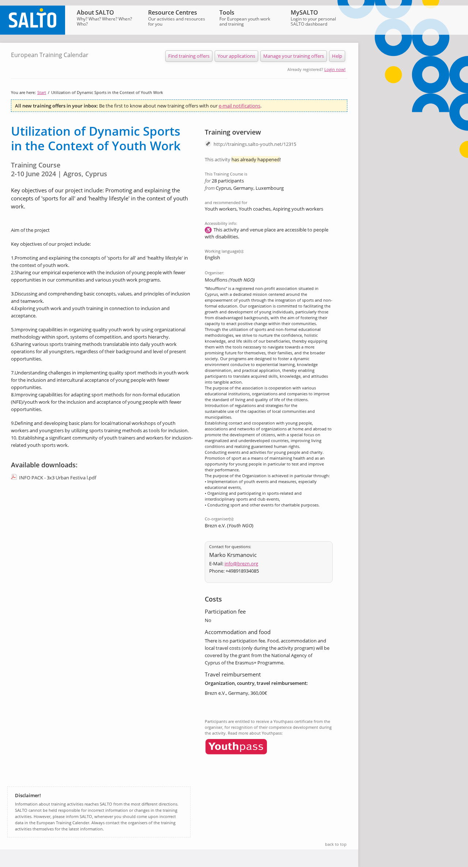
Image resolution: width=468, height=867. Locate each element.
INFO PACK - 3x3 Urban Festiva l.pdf (57, 477)
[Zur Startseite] (32, 33)
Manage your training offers (293, 56)
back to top (336, 844)
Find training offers (189, 56)
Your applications (236, 56)
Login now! (335, 69)
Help (337, 56)
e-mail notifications (239, 105)
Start (41, 92)
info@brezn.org (241, 563)
